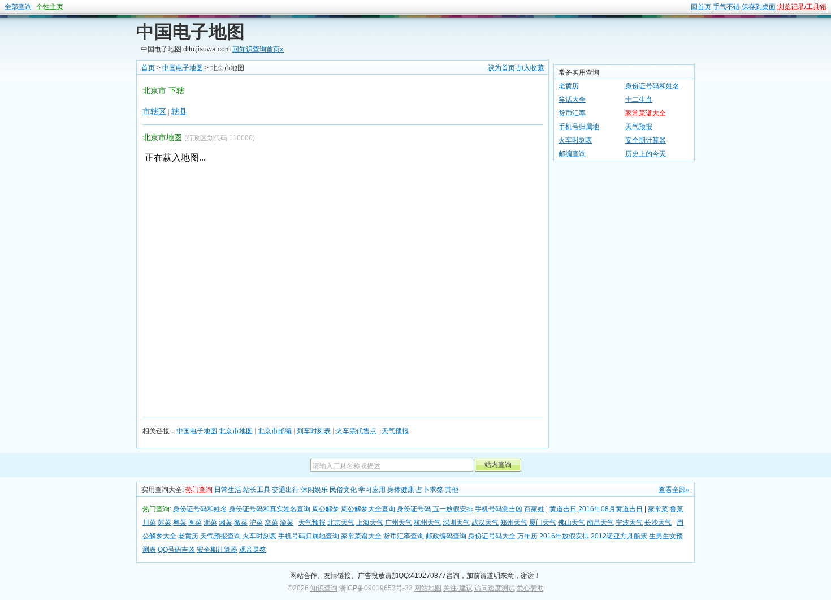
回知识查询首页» (258, 49)
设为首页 (501, 68)
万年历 (527, 536)
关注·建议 (458, 588)
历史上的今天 (645, 154)
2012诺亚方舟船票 (619, 536)
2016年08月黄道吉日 (610, 509)
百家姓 (534, 509)
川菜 (149, 522)
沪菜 (256, 522)
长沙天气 (658, 522)
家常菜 (658, 509)
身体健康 (400, 490)
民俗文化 (343, 490)
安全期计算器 (645, 140)
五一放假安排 (452, 509)
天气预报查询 (220, 536)
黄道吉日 (563, 509)
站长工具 (256, 490)
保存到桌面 (759, 7)
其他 (451, 490)
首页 (148, 68)
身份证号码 (414, 509)
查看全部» (674, 490)
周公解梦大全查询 (368, 509)
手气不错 (726, 7)
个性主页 (49, 7)
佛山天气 (571, 522)
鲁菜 (676, 509)
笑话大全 (572, 99)
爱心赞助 (530, 588)
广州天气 (398, 522)
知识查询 (323, 588)
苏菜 (164, 522)
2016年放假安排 (564, 536)
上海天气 (369, 522)
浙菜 (210, 522)
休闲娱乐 (314, 490)
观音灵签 (252, 550)
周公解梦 (325, 509)
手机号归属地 (579, 127)
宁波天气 (629, 522)
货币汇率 (572, 113)
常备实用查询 (579, 72)
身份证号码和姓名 (652, 86)
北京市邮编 (275, 431)
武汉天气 (485, 522)
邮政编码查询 (446, 536)
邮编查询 (572, 154)
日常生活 (227, 490)
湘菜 (225, 522)
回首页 (701, 7)
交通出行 (285, 490)
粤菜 (180, 522)
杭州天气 (427, 522)
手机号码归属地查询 (308, 536)
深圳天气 (456, 522)
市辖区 (154, 111)
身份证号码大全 (492, 536)
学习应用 (372, 490)
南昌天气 (600, 522)
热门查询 (199, 490)
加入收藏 (530, 68)
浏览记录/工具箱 (801, 7)
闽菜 (195, 522)
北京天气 (340, 522)
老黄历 (569, 86)
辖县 (179, 111)
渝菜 (286, 522)
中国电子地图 (190, 31)
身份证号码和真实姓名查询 (269, 509)
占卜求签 (429, 490)
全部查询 (18, 7)
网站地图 (428, 588)
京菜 (271, 522)
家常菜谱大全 (645, 113)
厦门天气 (542, 522)
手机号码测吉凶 (498, 509)
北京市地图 (236, 431)
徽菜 (241, 522)
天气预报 (395, 431)
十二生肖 (638, 99)
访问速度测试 (494, 588)
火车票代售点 (356, 431)
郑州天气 (513, 522)
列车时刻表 (314, 431)
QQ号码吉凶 (176, 550)
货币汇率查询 (403, 536)
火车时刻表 (575, 140)
